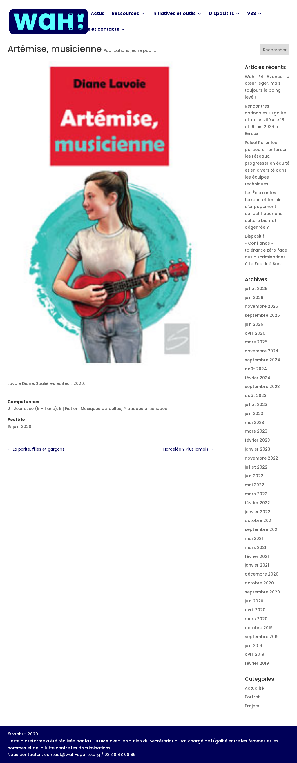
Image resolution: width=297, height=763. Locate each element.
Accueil (75, 14)
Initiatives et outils (174, 14)
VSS (251, 14)
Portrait (253, 697)
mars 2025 (256, 342)
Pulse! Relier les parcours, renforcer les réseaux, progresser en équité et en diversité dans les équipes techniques (267, 163)
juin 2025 (254, 324)
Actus (97, 14)
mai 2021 (254, 538)
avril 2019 (254, 654)
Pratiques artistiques (145, 408)
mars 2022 (256, 494)
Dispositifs (221, 14)
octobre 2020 (259, 583)
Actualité (254, 688)
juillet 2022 (256, 467)
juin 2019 (253, 646)
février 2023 (257, 440)
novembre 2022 (261, 458)
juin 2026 (254, 298)
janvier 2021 (257, 565)
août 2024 (256, 369)
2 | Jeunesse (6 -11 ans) (32, 408)
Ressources (125, 14)
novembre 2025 (261, 306)
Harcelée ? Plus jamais (188, 449)
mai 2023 (254, 422)
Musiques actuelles (101, 408)
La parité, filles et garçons (36, 449)
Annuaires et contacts (92, 29)
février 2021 (257, 556)
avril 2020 (255, 610)
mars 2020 (256, 619)
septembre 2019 (262, 637)
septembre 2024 (262, 360)
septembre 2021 (262, 529)
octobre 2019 (259, 628)
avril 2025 (255, 333)
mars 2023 (256, 431)
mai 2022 (254, 485)
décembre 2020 (261, 574)
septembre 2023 (262, 386)
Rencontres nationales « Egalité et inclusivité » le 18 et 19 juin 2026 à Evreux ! (265, 119)
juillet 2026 (256, 289)
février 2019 (257, 663)
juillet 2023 (256, 404)
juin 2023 (254, 413)
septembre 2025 (262, 315)
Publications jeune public (130, 50)
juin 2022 (254, 476)
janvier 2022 (257, 512)
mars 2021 (255, 547)
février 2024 (257, 378)
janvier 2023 (257, 449)
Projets (252, 706)
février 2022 (257, 503)
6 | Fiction (69, 408)
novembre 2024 (261, 351)
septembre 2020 (262, 592)
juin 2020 (254, 601)
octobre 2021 (259, 520)
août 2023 (256, 395)
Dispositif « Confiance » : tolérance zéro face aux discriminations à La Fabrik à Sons (266, 250)
